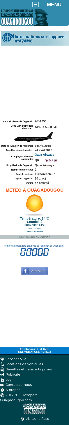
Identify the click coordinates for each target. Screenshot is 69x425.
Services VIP (16, 359)
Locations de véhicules (24, 364)
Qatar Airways (44, 154)
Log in (11, 380)
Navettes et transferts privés (29, 369)
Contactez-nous (19, 385)
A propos (13, 390)
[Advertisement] (34, 82)
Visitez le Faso (37, 419)
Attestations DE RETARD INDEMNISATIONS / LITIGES (34, 351)
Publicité (13, 374)
